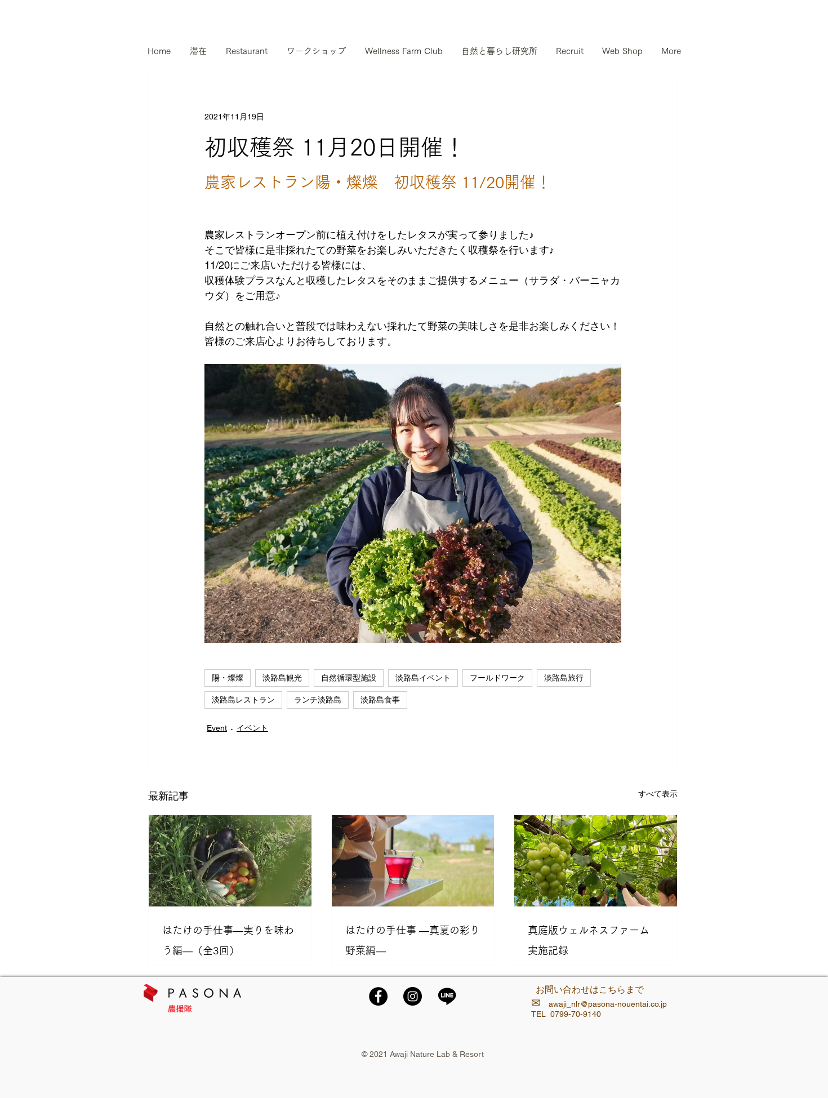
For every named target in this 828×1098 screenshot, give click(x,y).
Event (217, 727)
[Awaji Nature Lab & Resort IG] (412, 996)
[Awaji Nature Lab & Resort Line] (447, 996)
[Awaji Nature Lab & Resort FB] (378, 996)
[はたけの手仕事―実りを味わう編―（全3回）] (230, 860)
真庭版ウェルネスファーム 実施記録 (594, 940)
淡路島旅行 (564, 677)
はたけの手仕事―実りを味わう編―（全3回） (228, 940)
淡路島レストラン (243, 699)
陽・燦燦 (227, 677)
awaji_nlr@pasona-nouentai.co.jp (608, 1003)
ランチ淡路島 (317, 699)
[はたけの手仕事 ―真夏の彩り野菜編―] (413, 860)
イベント (252, 727)
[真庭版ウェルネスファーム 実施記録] (595, 860)
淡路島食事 (380, 699)
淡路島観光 (282, 677)
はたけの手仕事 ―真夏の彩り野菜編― (412, 940)
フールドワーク (497, 677)
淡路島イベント (423, 677)
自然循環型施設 (348, 677)
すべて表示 (658, 793)
